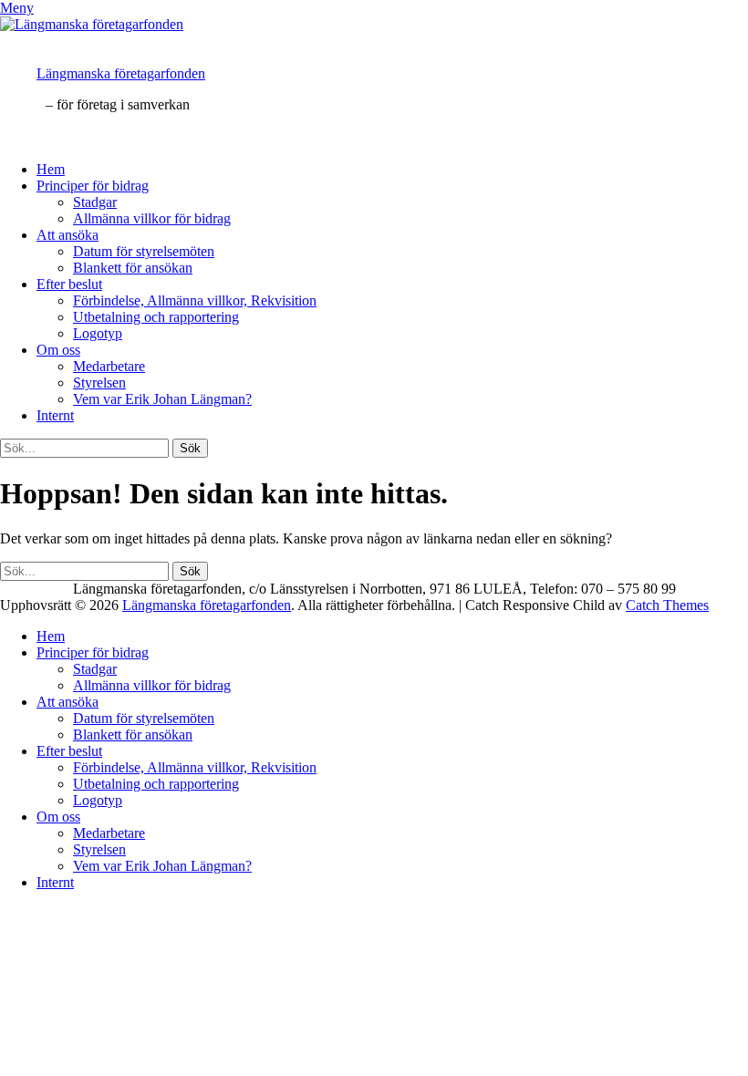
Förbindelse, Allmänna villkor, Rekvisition (195, 300)
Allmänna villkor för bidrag (152, 218)
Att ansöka (67, 235)
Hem (50, 169)
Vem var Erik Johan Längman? (162, 399)
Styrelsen (99, 382)
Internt (55, 415)
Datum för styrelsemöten (143, 251)
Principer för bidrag (92, 185)
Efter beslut (69, 284)
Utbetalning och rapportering (156, 317)
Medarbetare (109, 366)
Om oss (58, 349)
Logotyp (97, 333)
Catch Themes (667, 605)
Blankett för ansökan (132, 267)
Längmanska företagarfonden (120, 73)
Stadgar (95, 202)
